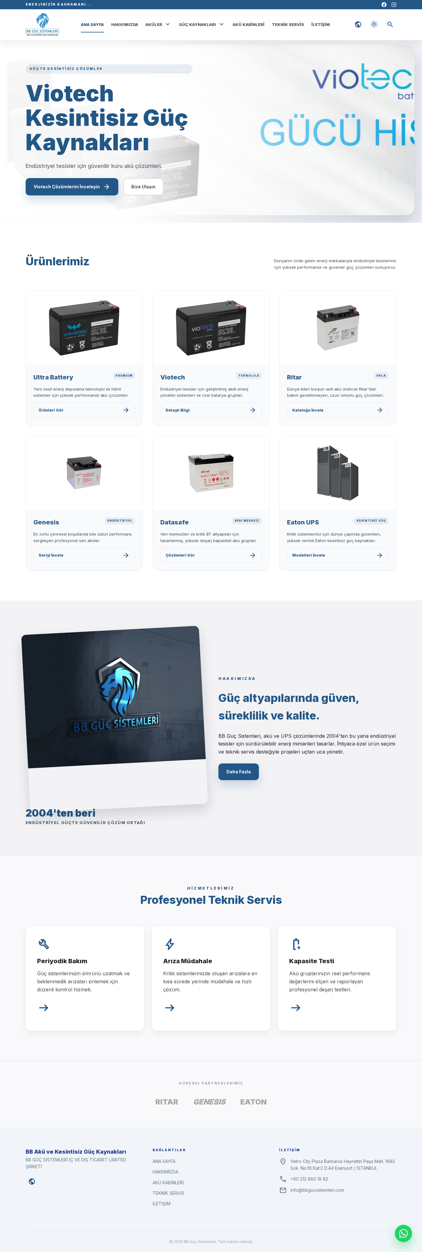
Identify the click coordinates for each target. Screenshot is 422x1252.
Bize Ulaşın (143, 186)
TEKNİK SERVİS (288, 24)
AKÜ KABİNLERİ (248, 24)
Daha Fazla (238, 771)
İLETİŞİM (320, 24)
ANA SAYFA (92, 24)
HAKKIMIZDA (124, 24)
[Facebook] (384, 4)
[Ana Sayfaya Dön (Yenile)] (42, 24)
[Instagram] (393, 4)
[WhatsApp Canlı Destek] (403, 1233)
